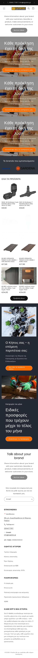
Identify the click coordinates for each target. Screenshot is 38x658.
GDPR (6, 602)
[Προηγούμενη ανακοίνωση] (4, 2)
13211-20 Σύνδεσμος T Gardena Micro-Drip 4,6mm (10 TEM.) (26, 203)
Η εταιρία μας (8, 583)
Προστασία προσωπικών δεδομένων (16, 597)
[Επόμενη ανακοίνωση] (34, 2)
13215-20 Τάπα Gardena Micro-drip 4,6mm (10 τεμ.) (9, 234)
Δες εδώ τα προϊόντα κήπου (17, 368)
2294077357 (8, 528)
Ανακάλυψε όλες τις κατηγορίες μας (19, 70)
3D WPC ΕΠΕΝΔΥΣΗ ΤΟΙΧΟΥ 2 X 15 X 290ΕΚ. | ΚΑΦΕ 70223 (27, 260)
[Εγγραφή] (31, 499)
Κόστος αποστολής (10, 557)
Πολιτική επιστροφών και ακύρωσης (16, 592)
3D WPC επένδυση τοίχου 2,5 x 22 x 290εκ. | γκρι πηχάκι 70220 (9, 288)
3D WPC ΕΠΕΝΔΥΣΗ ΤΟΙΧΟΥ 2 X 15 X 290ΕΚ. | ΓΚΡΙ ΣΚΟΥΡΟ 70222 (9, 260)
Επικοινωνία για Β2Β (11, 566)
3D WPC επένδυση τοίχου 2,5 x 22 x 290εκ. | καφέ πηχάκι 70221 (27, 288)
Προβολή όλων (19, 298)
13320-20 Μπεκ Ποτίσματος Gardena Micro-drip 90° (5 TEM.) (27, 234)
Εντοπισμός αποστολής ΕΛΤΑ (14, 570)
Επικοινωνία (8, 588)
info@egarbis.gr (10, 535)
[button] (4, 8)
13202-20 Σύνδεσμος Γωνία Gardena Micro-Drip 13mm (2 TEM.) (10, 203)
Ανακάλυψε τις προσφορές (19, 439)
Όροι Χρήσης (8, 561)
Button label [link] (19, 30)
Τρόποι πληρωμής (10, 552)
